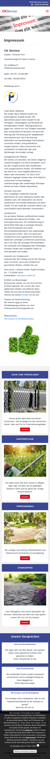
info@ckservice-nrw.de (38, 2)
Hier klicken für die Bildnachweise (19, 319)
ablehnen (29, 730)
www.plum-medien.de (26, 275)
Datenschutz (31, 737)
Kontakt (25, 295)
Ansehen (25, 429)
